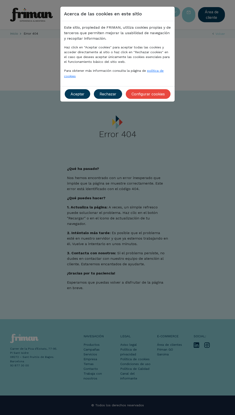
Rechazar (108, 94)
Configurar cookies (148, 94)
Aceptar (77, 94)
